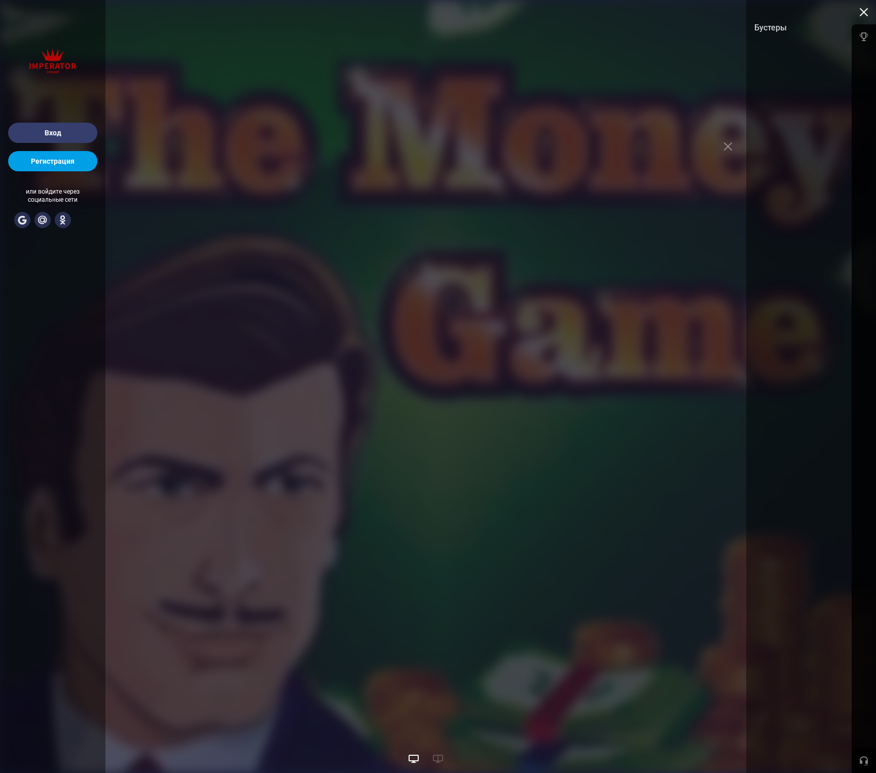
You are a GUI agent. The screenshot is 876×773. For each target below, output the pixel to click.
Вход (53, 133)
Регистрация (53, 161)
